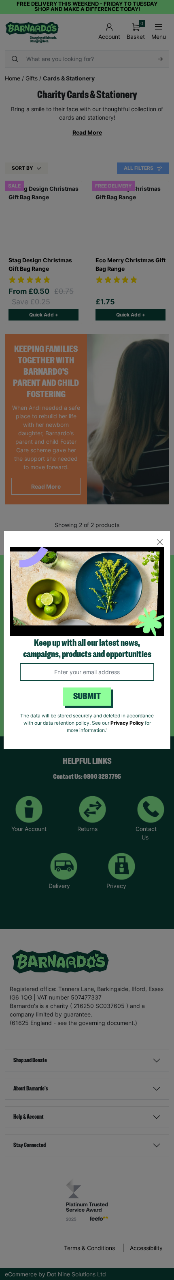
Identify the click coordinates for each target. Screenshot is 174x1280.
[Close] (159, 542)
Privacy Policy (127, 723)
